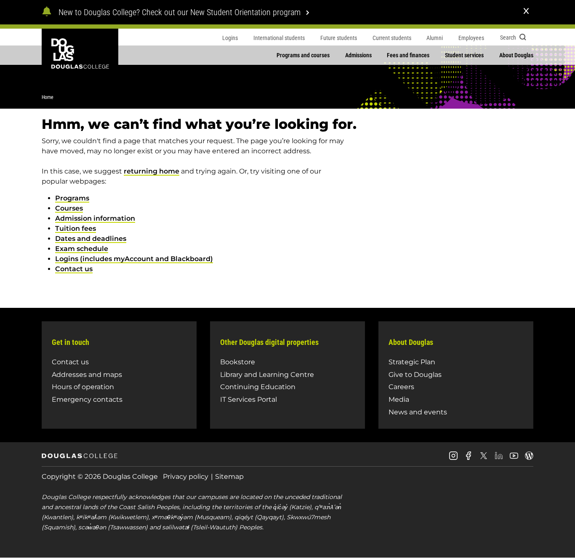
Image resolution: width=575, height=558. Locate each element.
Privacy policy (185, 477)
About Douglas (516, 55)
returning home (151, 171)
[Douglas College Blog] (529, 459)
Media (399, 399)
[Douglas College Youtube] (514, 459)
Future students (338, 38)
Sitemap (229, 477)
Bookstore (237, 362)
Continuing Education (257, 387)
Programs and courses (303, 55)
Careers (401, 387)
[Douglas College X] (483, 458)
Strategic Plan (412, 362)
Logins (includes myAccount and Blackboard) (134, 259)
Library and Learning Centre (267, 375)
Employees (471, 38)
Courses (69, 208)
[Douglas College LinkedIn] (499, 459)
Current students (392, 38)
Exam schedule (81, 249)
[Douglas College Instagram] (453, 459)
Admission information (95, 218)
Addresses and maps (87, 375)
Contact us (74, 269)
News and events (418, 412)
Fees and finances (408, 55)
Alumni (434, 38)
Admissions (358, 55)
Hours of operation (83, 387)
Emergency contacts (87, 399)
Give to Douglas (415, 375)
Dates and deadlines (90, 239)
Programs (72, 198)
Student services (464, 55)
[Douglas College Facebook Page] (468, 459)
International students (279, 38)
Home (47, 97)
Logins (230, 38)
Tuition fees (75, 228)
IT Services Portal (248, 399)
